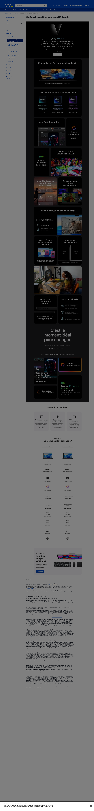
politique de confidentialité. (27, 808)
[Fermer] (90, 806)
